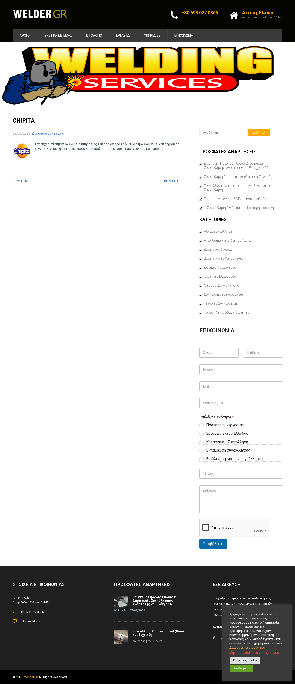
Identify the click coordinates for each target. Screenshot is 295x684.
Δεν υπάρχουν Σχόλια (48, 133)
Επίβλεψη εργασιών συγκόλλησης (234, 459)
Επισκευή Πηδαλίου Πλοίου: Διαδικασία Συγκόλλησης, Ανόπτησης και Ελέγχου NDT (236, 166)
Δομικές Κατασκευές (220, 267)
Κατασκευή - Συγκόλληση (227, 442)
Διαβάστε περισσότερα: (247, 647)
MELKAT (21, 181)
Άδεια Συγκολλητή (218, 231)
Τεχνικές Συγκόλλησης (221, 303)
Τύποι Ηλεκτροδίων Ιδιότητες (226, 312)
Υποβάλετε (213, 543)
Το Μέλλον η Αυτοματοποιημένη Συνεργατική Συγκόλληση (238, 188)
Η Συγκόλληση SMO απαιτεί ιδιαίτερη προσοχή (239, 208)
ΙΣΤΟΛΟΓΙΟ (94, 35)
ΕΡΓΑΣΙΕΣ (123, 35)
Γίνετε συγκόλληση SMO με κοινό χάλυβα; (235, 199)
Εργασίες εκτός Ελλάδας (227, 433)
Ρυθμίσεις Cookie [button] (245, 660)
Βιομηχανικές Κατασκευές (224, 258)
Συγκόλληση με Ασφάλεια (223, 294)
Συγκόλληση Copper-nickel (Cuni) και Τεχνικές (238, 177)
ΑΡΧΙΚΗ (25, 35)
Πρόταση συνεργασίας (225, 425)
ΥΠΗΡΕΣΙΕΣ (152, 35)
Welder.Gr (31, 677)
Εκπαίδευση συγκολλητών (228, 450)
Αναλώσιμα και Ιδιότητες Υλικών (228, 240)
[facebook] (213, 638)
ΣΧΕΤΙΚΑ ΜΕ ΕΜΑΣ (58, 35)
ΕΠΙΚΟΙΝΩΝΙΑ (183, 35)
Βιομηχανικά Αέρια (218, 249)
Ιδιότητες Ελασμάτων (220, 276)
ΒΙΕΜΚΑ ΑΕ (174, 181)
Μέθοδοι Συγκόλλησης (221, 285)
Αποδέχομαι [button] (241, 668)
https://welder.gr (30, 621)
